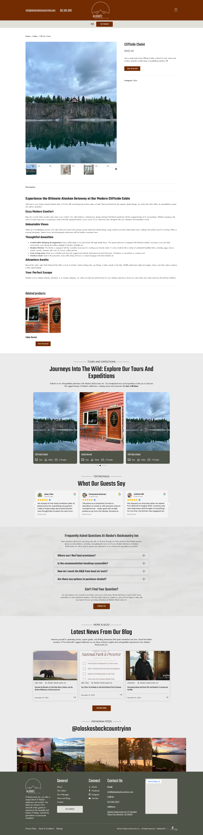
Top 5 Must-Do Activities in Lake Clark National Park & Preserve (101, 687)
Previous (26, 169)
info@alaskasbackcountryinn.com (40, 10)
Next (116, 169)
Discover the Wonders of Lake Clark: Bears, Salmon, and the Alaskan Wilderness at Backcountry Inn (54, 688)
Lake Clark (38, 683)
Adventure (131, 683)
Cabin (34, 36)
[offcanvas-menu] (92, 24)
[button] (97, 465)
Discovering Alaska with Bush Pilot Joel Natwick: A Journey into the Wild (147, 688)
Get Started (43, 343)
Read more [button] (41, 514)
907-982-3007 (66, 10)
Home (27, 36)
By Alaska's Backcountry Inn (55, 683)
